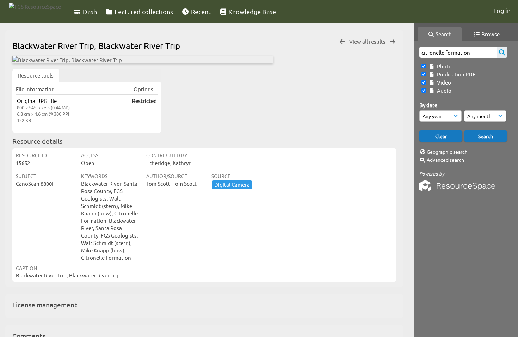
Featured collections (143, 11)
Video (443, 82)
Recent (200, 11)
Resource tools (36, 75)
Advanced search (445, 160)
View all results (368, 41)
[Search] (502, 52)
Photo (443, 66)
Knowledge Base (251, 11)
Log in (502, 10)
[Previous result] (342, 42)
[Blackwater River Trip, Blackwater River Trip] (142, 59)
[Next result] (392, 42)
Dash (89, 11)
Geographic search (447, 151)
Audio (443, 90)
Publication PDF (455, 74)
